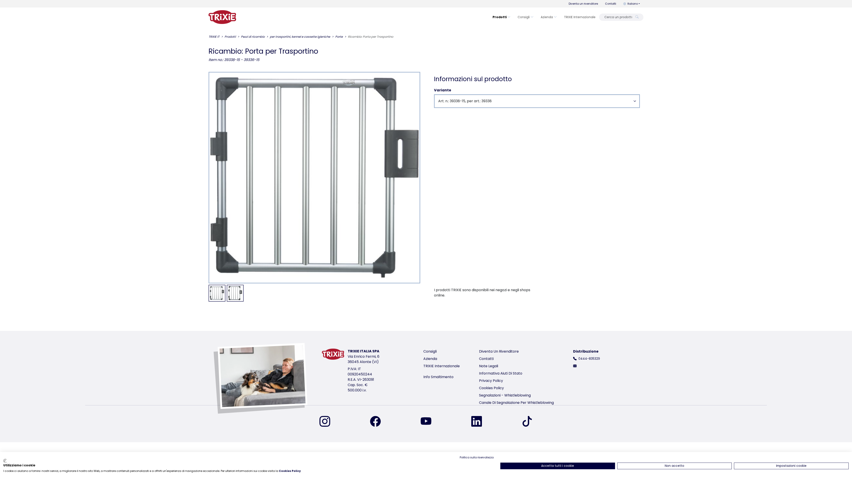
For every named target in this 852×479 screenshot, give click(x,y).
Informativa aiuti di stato (500, 373)
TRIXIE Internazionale (580, 17)
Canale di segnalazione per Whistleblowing (516, 402)
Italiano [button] (632, 4)
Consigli (524, 17)
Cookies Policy (491, 388)
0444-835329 (589, 358)
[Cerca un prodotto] (637, 17)
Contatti (610, 4)
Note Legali (488, 366)
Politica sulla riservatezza (477, 457)
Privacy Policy (491, 380)
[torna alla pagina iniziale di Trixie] (222, 17)
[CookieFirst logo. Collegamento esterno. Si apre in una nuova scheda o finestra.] (5, 461)
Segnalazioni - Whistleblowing (505, 395)
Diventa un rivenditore (583, 4)
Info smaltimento (438, 376)
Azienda (547, 17)
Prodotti (500, 17)
